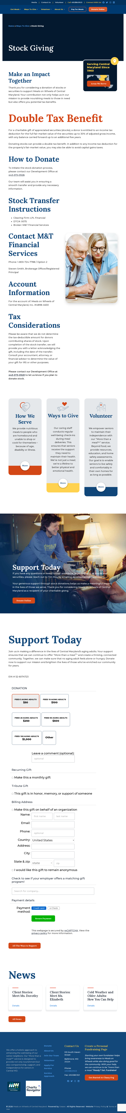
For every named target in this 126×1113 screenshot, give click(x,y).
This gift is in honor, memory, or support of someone (53, 793)
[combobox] (53, 891)
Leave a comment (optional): (53, 753)
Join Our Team (51, 1055)
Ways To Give (22, 26)
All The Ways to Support (24, 945)
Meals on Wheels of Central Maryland (30, 1106)
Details (15, 1006)
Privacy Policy (100, 1106)
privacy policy (39, 933)
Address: (23, 845)
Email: (25, 823)
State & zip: (22, 861)
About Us (49, 1051)
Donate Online (23, 600)
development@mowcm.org (88, 577)
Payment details (23, 900)
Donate (48, 1046)
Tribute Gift (20, 786)
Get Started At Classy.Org (101, 1077)
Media (34, 2)
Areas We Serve (98, 83)
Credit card (38, 908)
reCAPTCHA (71, 930)
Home (11, 26)
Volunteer (59, 2)
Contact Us (46, 2)
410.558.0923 (76, 2)
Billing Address (22, 802)
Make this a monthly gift (32, 777)
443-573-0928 (16, 175)
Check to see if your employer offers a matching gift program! (48, 880)
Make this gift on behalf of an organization (45, 809)
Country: (24, 840)
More (25, 465)
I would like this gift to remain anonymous (45, 870)
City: (27, 853)
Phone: (25, 831)
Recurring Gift (22, 770)
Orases (62, 1106)
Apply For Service (49, 1066)
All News (16, 1019)
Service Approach (49, 1074)
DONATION (19, 688)
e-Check (54, 908)
